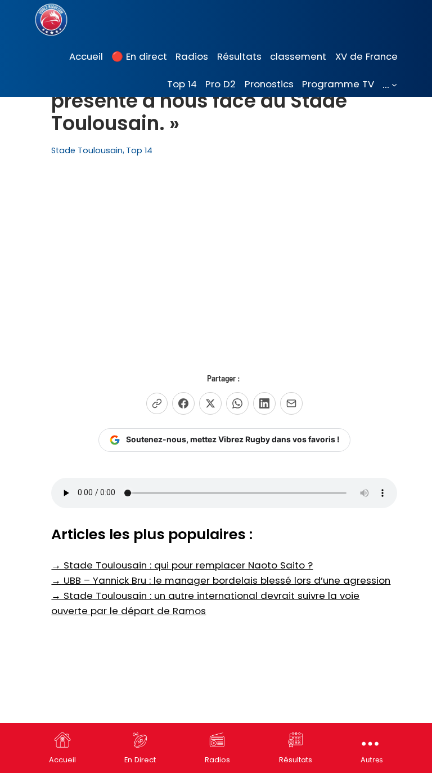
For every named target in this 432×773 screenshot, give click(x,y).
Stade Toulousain (87, 150)
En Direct (140, 760)
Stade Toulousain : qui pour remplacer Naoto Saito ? (182, 565)
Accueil (62, 760)
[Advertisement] (224, 257)
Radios (217, 760)
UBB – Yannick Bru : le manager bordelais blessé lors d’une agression (220, 580)
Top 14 (139, 150)
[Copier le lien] (157, 403)
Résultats (295, 760)
